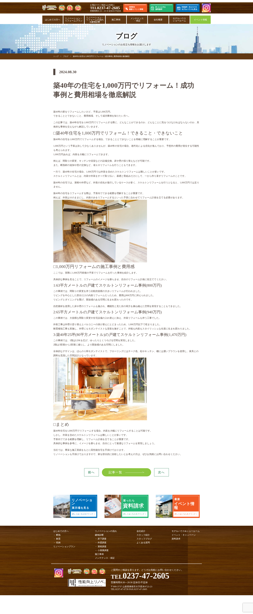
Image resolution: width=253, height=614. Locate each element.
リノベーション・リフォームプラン (73, 19)
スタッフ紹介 (143, 535)
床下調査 (102, 539)
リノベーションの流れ (106, 531)
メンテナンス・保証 (137, 19)
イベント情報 (200, 19)
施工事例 (116, 19)
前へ (91, 472)
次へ (161, 472)
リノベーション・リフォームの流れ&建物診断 (95, 19)
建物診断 (99, 535)
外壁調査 (102, 542)
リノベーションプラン (64, 546)
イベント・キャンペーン (184, 535)
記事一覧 (115, 472)
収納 (58, 542)
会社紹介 (141, 531)
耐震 (58, 539)
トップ (56, 56)
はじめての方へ (52, 19)
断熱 (58, 535)
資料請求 (176, 539)
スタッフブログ (144, 539)
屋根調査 (102, 546)
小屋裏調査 (103, 550)
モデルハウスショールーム (179, 19)
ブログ (65, 56)
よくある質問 (143, 542)
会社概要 (158, 19)
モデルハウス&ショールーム (186, 531)
